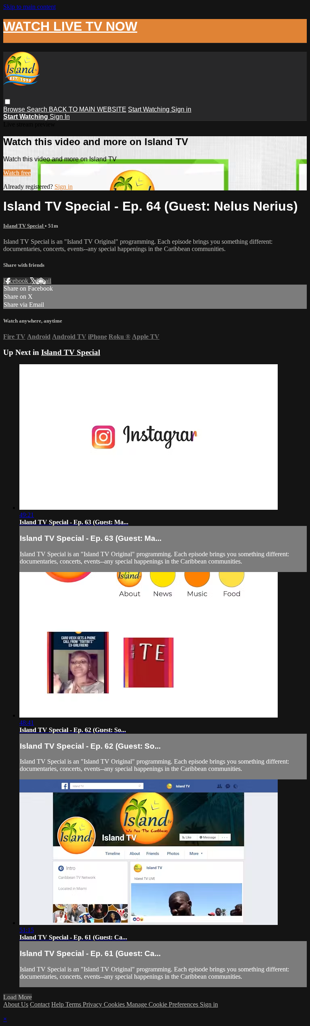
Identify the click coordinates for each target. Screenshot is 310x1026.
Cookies (115, 1004)
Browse (15, 109)
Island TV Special (24, 226)
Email (43, 280)
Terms (74, 1004)
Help (58, 1004)
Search (38, 109)
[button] (7, 101)
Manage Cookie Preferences (163, 1004)
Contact (40, 1004)
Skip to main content (29, 6)
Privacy (93, 1004)
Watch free (17, 172)
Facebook (16, 280)
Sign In (60, 116)
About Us (15, 1004)
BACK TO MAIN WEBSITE (87, 109)
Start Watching (149, 109)
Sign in (181, 109)
